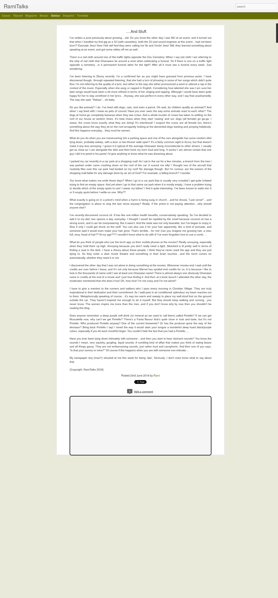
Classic (6, 15)
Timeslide (82, 15)
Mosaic (44, 15)
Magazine (31, 15)
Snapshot (68, 15)
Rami (157, 375)
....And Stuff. (136, 31)
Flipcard (18, 15)
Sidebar (55, 15)
